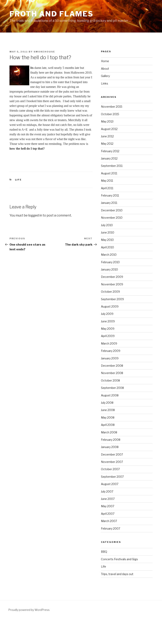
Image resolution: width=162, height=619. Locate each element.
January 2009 (110, 358)
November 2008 (112, 373)
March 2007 (109, 521)
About (105, 68)
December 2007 (112, 454)
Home (105, 61)
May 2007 (107, 506)
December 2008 (112, 365)
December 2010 (111, 210)
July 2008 (107, 402)
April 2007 (107, 513)
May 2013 (107, 121)
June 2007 (108, 498)
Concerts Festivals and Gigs (119, 559)
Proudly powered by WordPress (29, 609)
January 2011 (109, 202)
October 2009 (110, 291)
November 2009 (112, 284)
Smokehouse (44, 51)
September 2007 (112, 476)
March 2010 (109, 254)
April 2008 (108, 424)
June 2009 (108, 321)
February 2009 (110, 350)
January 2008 (110, 447)
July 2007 (107, 491)
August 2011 (109, 173)
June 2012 (107, 136)
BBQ (104, 551)
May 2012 (107, 143)
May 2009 (107, 328)
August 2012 (109, 129)
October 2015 (110, 114)
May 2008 (107, 417)
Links (104, 83)
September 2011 (111, 165)
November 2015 (111, 106)
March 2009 (109, 343)
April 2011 (107, 188)
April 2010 (107, 247)
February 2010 (110, 262)
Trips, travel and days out (117, 574)
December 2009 (112, 276)
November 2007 (112, 461)
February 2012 (110, 151)
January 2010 (109, 269)
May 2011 (107, 180)
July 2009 (107, 313)
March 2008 (109, 432)
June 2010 (107, 232)
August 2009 (110, 306)
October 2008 (110, 380)
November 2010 (111, 217)
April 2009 (108, 336)
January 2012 (109, 158)
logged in (35, 215)
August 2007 (109, 484)
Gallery (105, 76)
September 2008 (112, 387)
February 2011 (110, 195)
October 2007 (110, 469)
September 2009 (112, 299)
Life (18, 179)
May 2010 (107, 239)
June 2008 (108, 410)
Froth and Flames (51, 13)
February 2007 (110, 528)
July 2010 (107, 225)
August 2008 (110, 395)
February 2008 (110, 439)
